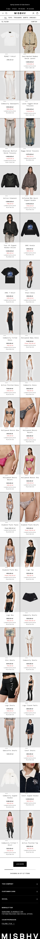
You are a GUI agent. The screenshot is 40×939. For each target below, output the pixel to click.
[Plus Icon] (37, 884)
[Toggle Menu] (3, 13)
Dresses (33, 17)
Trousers (18, 17)
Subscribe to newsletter (12, 911)
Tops (10, 17)
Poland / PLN (7, 923)
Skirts (25, 17)
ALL (5, 17)
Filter (6, 21)
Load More (20, 864)
